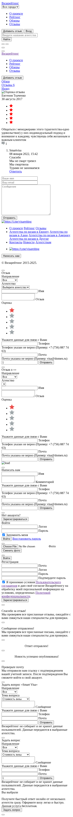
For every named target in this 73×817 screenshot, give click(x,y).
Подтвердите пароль (52, 578)
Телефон (44, 343)
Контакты (15, 242)
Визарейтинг (10, 53)
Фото (52, 546)
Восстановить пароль (26, 538)
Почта (42, 354)
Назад (5, 88)
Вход (29, 31)
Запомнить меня (17, 535)
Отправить (9, 217)
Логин (42, 526)
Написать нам (11, 255)
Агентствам (43, 242)
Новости (29, 242)
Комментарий (45, 482)
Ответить (15, 171)
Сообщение (43, 707)
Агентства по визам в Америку (49, 235)
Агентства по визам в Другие (29, 238)
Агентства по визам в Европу (29, 231)
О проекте (16, 13)
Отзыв (40, 299)
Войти (6, 558)
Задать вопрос (11, 809)
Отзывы (14, 24)
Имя (41, 291)
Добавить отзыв (12, 31)
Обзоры (14, 20)
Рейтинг (14, 17)
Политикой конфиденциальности (26, 594)
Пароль (43, 530)
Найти (6, 39)
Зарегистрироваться (15, 519)
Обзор (6, 81)
